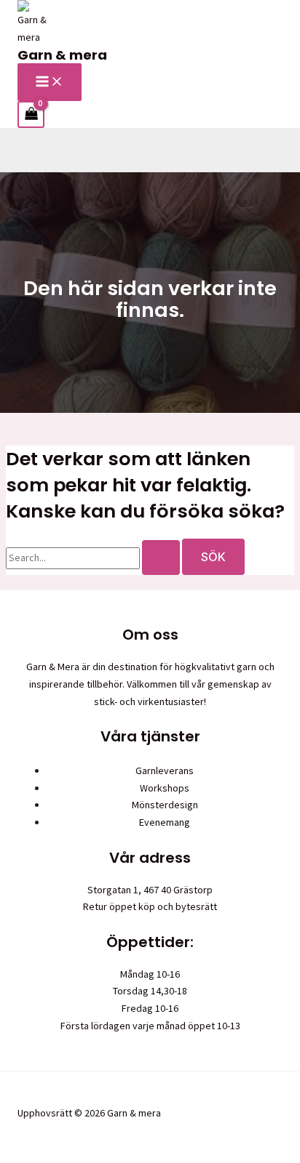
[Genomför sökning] (161, 557)
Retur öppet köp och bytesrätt (150, 906)
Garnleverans (164, 770)
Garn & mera (62, 55)
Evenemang (164, 822)
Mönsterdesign (165, 804)
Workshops (164, 787)
